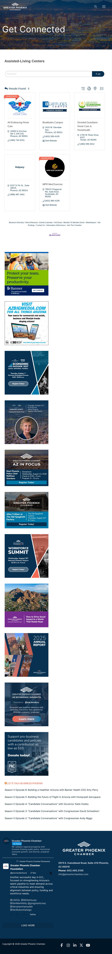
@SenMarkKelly (18, 903)
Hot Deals (58, 223)
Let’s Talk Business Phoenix (25, 783)
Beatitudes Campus (53, 122)
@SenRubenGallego (21, 909)
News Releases (31, 223)
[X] (81, 945)
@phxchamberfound (18, 873)
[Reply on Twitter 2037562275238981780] (12, 915)
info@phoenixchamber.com (73, 874)
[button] (6, 88)
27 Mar (33, 873)
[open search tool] (95, 6)
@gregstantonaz (37, 903)
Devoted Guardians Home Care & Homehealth (87, 126)
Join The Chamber (74, 225)
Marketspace (91, 223)
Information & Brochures (55, 225)
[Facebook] (61, 945)
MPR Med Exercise (53, 184)
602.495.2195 (75, 870)
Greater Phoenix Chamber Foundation (25, 867)
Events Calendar (46, 223)
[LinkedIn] (74, 945)
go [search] (99, 74)
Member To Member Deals (73, 223)
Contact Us (40, 225)
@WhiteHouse (28, 900)
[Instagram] (68, 945)
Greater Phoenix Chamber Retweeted (35, 861)
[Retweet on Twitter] (17, 861)
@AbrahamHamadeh (21, 906)
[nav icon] (103, 6)
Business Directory (16, 223)
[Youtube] (88, 945)
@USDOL (15, 900)
